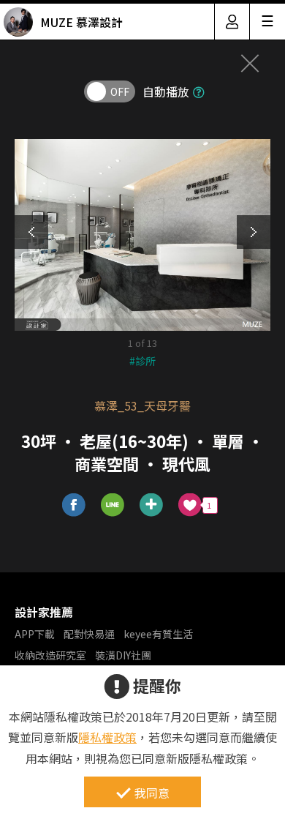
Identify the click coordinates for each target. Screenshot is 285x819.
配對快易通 (89, 634)
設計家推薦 (44, 612)
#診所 (142, 361)
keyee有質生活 (158, 634)
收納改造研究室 (50, 655)
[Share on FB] (74, 505)
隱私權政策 (107, 737)
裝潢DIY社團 (123, 655)
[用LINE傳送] (113, 505)
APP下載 (35, 634)
